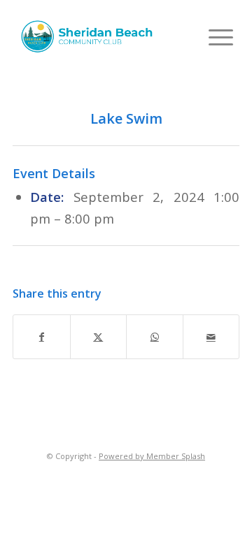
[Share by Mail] (211, 336)
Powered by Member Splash (152, 456)
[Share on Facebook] (41, 336)
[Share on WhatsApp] (155, 336)
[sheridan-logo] (89, 36)
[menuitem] (214, 36)
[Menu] (214, 36)
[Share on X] (99, 336)
